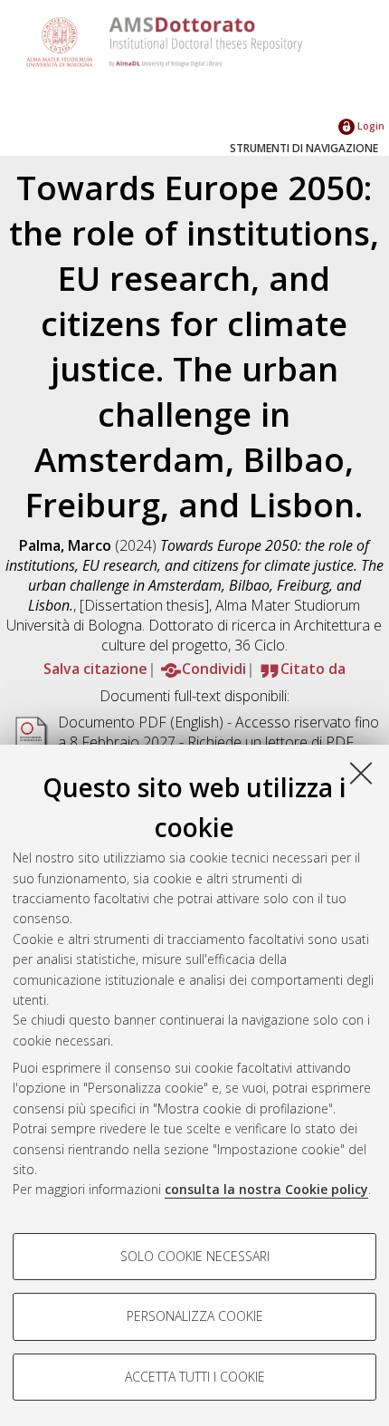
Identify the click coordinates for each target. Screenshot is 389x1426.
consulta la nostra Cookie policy (266, 1189)
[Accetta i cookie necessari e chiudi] (360, 772)
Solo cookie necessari (195, 1256)
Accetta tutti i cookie (195, 1376)
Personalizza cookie (195, 1316)
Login (369, 125)
